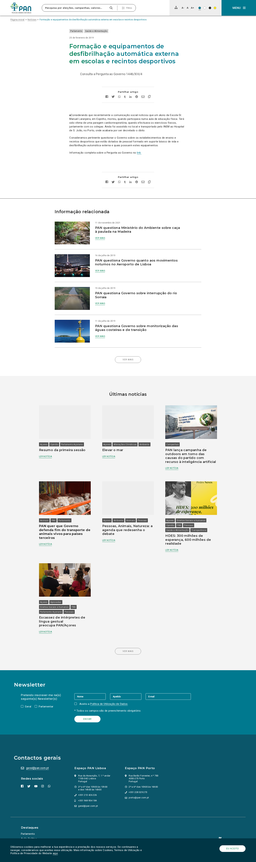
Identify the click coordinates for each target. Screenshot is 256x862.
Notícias (32, 19)
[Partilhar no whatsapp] (119, 97)
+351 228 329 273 (138, 792)
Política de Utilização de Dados (108, 703)
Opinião (54, 444)
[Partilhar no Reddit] (137, 97)
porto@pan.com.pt (139, 797)
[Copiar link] (149, 97)
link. (139, 152)
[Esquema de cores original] (199, 8)
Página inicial (17, 19)
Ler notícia (45, 456)
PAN (54, 520)
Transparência (198, 530)
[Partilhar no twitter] (113, 97)
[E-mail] (168, 696)
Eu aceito (232, 848)
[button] (239, 8)
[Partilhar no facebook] (107, 97)
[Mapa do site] (176, 7)
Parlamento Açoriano (72, 444)
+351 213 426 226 (87, 795)
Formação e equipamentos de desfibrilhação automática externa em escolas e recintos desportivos (93, 19)
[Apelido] (128, 696)
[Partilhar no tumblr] (124, 97)
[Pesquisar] (111, 7)
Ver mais (100, 238)
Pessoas (142, 520)
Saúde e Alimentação (96, 31)
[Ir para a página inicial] (20, 7)
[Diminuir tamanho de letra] (183, 8)
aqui (55, 853)
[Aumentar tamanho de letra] (192, 8)
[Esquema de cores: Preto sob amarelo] (215, 8)
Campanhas (172, 444)
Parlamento (76, 31)
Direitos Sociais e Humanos (191, 520)
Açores (43, 444)
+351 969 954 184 (87, 800)
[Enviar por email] (143, 97)
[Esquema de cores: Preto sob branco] (204, 8)
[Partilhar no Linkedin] (130, 97)
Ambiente (144, 444)
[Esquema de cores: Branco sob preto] (210, 8)
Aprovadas (55, 602)
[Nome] (92, 696)
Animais (44, 520)
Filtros (129, 8)
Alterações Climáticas (125, 444)
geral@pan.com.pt (37, 768)
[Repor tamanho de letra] (187, 8)
